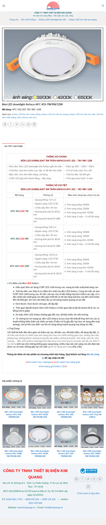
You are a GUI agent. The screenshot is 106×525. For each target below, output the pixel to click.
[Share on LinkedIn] (34, 124)
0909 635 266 (32, 499)
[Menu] (3, 5)
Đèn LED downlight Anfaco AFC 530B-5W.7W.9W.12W (14, 453)
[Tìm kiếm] (103, 5)
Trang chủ (13, 19)
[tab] (13, 146)
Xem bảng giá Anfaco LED (53, 366)
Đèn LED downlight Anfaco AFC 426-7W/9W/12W (66, 414)
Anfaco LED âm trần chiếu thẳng (26, 114)
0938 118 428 (48, 499)
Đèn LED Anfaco (28, 19)
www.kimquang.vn (26, 507)
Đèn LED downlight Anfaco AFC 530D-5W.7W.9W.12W (92, 453)
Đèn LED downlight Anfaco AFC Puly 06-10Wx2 (92, 414)
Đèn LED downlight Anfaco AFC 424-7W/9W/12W (66, 453)
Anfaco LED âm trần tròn (80, 114)
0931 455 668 (35, 503)
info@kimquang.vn (53, 507)
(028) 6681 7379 (14, 499)
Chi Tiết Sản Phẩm (13, 146)
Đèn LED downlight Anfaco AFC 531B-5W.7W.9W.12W (40, 414)
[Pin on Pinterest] (28, 124)
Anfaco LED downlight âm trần (52, 19)
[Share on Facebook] (11, 124)
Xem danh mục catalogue (39, 362)
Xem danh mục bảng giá (67, 362)
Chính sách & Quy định (88, 493)
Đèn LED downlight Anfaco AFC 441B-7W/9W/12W (40, 453)
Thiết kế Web (62, 521)
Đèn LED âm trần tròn (27, 117)
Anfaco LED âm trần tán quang (83, 19)
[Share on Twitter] (16, 124)
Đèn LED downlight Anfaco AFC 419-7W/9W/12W (14, 414)
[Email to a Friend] (22, 124)
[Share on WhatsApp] (5, 124)
